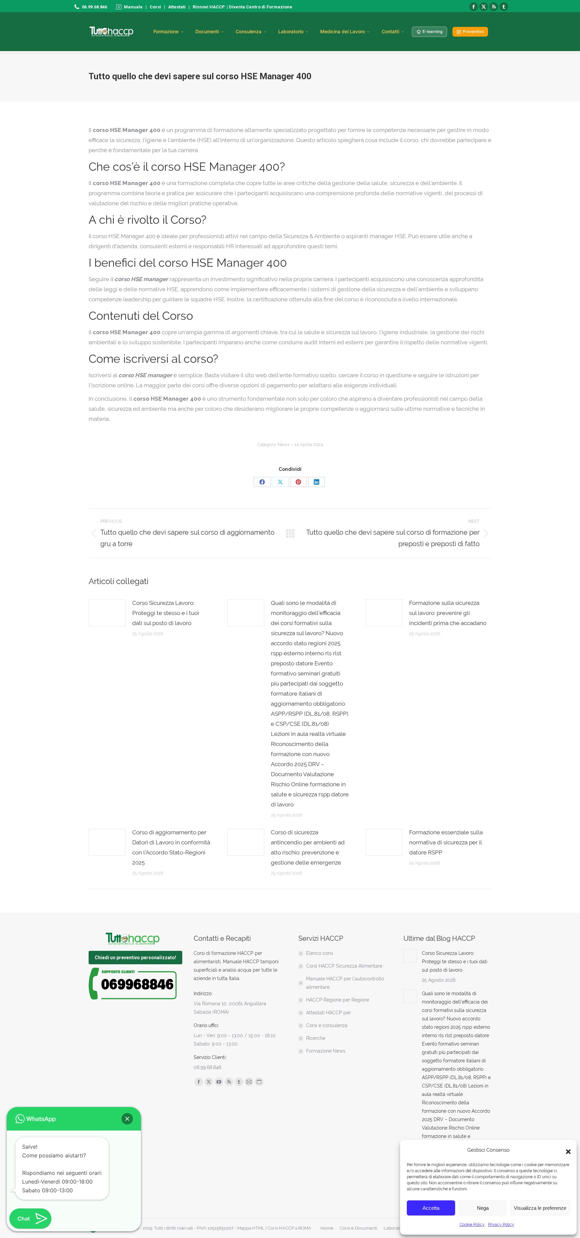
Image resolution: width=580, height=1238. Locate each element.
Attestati (177, 6)
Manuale (133, 6)
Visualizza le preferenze (540, 1208)
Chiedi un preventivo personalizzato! (135, 957)
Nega (483, 1208)
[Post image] (107, 613)
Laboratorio (290, 31)
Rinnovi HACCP (209, 6)
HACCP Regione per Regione (337, 1000)
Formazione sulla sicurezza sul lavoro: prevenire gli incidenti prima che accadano (447, 613)
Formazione (166, 31)
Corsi (155, 6)
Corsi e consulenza (326, 1025)
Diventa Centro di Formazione (260, 6)
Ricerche (315, 1038)
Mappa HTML (250, 1228)
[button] (566, 1150)
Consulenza (248, 31)
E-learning (432, 31)
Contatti (390, 31)
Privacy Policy (501, 1224)
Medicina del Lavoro (342, 31)
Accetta (431, 1208)
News (283, 444)
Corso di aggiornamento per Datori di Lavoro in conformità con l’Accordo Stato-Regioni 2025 (171, 847)
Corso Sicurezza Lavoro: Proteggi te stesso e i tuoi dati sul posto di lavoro (165, 613)
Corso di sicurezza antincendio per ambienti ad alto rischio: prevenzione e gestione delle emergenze (308, 847)
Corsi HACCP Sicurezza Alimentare (344, 966)
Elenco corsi (319, 953)
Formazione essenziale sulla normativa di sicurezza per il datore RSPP (446, 842)
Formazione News (325, 1051)
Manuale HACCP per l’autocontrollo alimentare (345, 983)
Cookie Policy (472, 1224)
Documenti (207, 31)
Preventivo (473, 31)
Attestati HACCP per (328, 1012)
